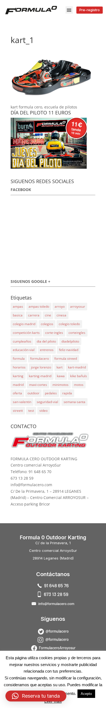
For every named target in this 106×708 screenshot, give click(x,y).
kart (60, 367)
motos (78, 384)
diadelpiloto (70, 341)
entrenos (47, 349)
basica (18, 315)
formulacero (39, 358)
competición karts (26, 332)
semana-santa (74, 402)
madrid (18, 384)
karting (18, 376)
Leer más (53, 701)
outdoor (33, 393)
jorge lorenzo (41, 367)
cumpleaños (22, 341)
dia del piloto (46, 341)
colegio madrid (24, 324)
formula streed (65, 358)
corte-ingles (54, 332)
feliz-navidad (68, 349)
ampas (18, 306)
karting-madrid (40, 376)
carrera (33, 315)
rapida (67, 393)
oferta (17, 393)
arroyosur (77, 306)
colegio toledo (69, 324)
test (31, 410)
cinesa (61, 315)
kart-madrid (77, 367)
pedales (51, 393)
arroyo (60, 306)
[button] (69, 10)
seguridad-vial (47, 402)
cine (48, 315)
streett (18, 410)
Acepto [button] (86, 694)
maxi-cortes (38, 384)
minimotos (60, 384)
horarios (19, 367)
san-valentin (22, 402)
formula (19, 358)
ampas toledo (39, 306)
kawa (61, 376)
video (43, 410)
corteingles (76, 332)
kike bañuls (78, 376)
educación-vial (24, 349)
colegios (47, 324)
